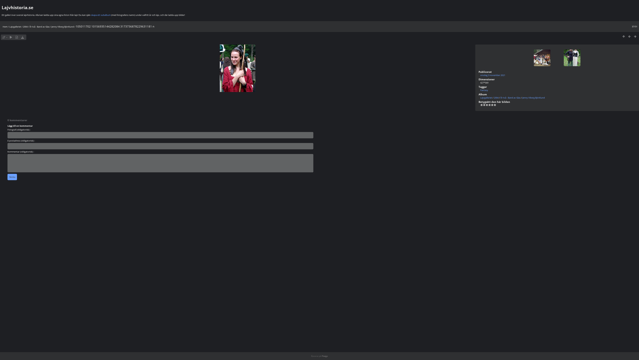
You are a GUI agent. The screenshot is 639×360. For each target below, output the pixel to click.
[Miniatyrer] (624, 36)
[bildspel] (11, 37)
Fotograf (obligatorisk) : (18, 129)
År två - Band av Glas (39, 26)
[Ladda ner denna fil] (22, 37)
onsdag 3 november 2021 (492, 75)
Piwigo (325, 356)
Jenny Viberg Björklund (62, 26)
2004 (25, 26)
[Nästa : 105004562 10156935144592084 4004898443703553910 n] (635, 36)
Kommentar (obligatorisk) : (20, 151)
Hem (5, 26)
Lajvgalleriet (15, 26)
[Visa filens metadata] (17, 37)
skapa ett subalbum (101, 15)
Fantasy (484, 90)
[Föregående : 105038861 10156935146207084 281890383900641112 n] (629, 36)
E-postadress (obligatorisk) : (21, 140)
